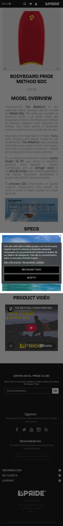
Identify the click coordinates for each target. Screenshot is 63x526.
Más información (12, 262)
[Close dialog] (60, 235)
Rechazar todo (31, 269)
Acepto (31, 277)
